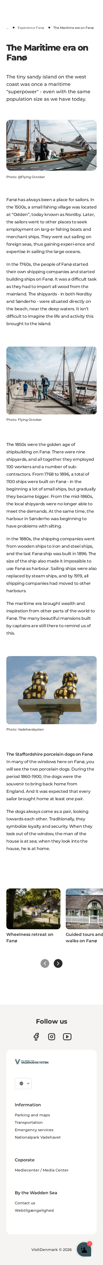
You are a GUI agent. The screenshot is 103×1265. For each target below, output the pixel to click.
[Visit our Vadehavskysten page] (36, 1036)
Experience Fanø (31, 28)
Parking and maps (32, 1115)
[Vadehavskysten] (31, 1061)
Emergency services (34, 1129)
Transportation (29, 1122)
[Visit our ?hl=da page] (51, 1036)
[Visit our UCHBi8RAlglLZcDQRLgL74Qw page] (67, 1036)
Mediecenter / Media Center (42, 1170)
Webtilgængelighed (34, 1210)
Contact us (25, 1203)
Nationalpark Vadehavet (38, 1137)
